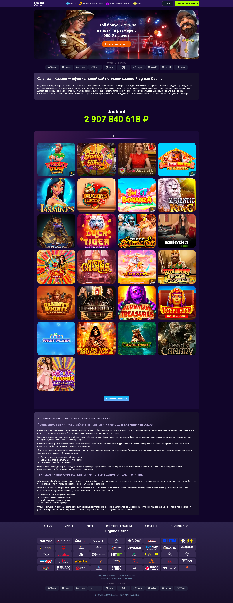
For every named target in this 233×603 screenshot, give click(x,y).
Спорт (140, 3)
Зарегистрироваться (187, 3)
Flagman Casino (39, 3)
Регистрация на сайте (116, 44)
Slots (73, 3)
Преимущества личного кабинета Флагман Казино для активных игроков (75, 418)
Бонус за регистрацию (120, 3)
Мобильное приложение (119, 526)
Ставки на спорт (180, 526)
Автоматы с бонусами (116, 398)
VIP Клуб (69, 526)
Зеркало (48, 526)
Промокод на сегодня (93, 3)
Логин (168, 3)
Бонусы (90, 526)
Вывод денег (152, 526)
